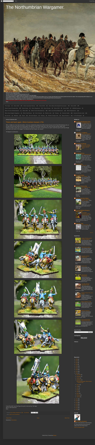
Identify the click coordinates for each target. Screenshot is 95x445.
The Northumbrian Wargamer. (35, 7)
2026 (77, 359)
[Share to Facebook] (36, 412)
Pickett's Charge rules (53, 115)
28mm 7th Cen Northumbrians (12, 110)
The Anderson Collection (81, 143)
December (79, 374)
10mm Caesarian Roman (29, 105)
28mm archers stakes (85, 247)
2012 (77, 407)
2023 (77, 364)
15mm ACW (73, 105)
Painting (43, 115)
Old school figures (33, 115)
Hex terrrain (7, 115)
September (79, 379)
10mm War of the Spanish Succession (58, 105)
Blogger (54, 435)
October (78, 378)
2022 (77, 366)
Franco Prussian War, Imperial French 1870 (85, 320)
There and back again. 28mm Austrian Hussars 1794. (25, 122)
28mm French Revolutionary (37, 110)
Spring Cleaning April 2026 (86, 154)
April (78, 391)
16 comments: (26, 412)
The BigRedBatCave (80, 153)
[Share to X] (34, 412)
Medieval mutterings (85, 310)
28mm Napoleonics (71, 110)
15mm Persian (47, 108)
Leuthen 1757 (84, 165)
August (78, 384)
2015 (77, 402)
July (77, 386)
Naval (23, 115)
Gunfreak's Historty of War (81, 186)
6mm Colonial (38, 113)
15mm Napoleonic (36, 108)
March (78, 393)
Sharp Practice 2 (66, 115)
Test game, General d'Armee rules (85, 257)
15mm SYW (57, 108)
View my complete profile (79, 427)
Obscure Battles (79, 164)
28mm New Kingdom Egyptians (12, 113)
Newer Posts (8, 418)
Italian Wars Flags (79, 223)
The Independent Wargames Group (83, 121)
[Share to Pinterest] (37, 412)
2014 (77, 404)
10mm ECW (42, 105)
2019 (77, 371)
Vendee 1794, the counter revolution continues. (86, 239)
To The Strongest (78, 115)
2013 (77, 405)
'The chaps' (7, 105)
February (78, 395)
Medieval (16, 115)
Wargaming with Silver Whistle (82, 198)
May (78, 389)
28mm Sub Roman (27, 113)
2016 (77, 400)
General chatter (66, 113)
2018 (77, 373)
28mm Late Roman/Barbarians (55, 110)
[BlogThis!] (33, 412)
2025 (77, 360)
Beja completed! (85, 176)
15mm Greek (25, 108)
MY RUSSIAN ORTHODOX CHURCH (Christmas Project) (86, 213)
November (79, 376)
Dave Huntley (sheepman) (81, 421)
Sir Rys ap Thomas (85, 224)
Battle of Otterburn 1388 (86, 301)
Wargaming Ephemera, (86, 122)
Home (38, 418)
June (78, 388)
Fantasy (57, 113)
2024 (77, 362)
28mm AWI (25, 110)
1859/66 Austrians (76, 108)
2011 (77, 409)
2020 (77, 369)
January (78, 396)
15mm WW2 (66, 108)
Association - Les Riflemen (81, 132)
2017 (77, 399)
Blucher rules (48, 113)
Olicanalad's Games (80, 175)
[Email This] (31, 412)
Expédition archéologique (86, 133)
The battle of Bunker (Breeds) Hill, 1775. (85, 284)
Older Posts (67, 418)
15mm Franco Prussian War (11, 108)
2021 (77, 367)
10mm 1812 (16, 105)
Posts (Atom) (14, 420)
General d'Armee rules (79, 113)
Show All (91, 232)
